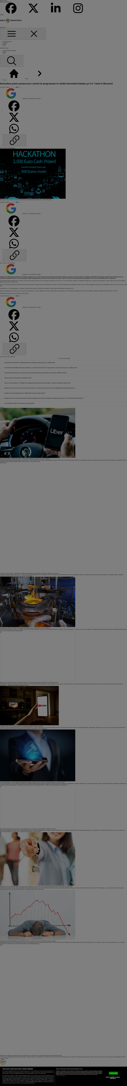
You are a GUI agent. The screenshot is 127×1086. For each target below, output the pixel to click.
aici (48, 1079)
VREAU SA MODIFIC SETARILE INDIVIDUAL (113, 1078)
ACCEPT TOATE (113, 1073)
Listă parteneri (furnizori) (61, 1075)
